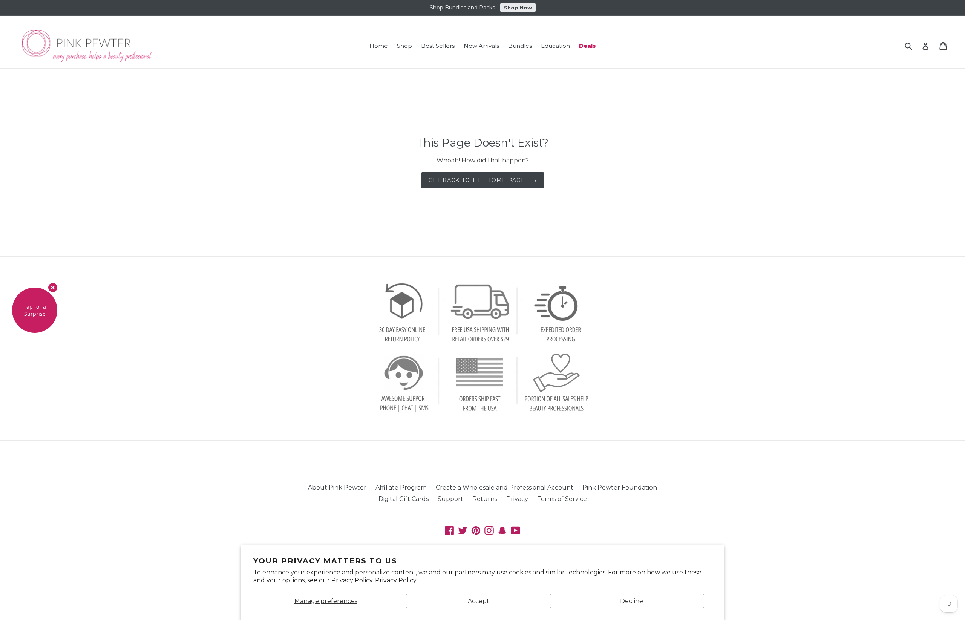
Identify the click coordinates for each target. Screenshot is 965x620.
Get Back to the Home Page (477, 180)
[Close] (52, 287)
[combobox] (913, 46)
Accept (478, 601)
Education (555, 45)
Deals (587, 45)
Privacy (517, 498)
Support (450, 498)
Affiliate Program (401, 487)
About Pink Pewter (337, 487)
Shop (404, 45)
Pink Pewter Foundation (619, 487)
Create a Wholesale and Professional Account (504, 487)
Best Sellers (438, 45)
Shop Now (518, 8)
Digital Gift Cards (403, 498)
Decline (631, 601)
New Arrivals (481, 45)
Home (378, 45)
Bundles (520, 45)
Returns (484, 498)
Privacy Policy (396, 580)
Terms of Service (562, 498)
